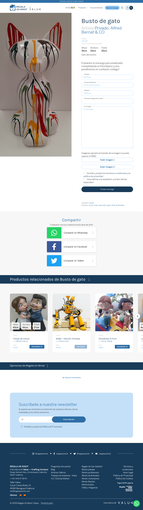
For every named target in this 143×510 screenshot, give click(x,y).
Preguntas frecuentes (61, 466)
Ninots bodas (88, 484)
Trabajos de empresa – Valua (64, 475)
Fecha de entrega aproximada (94, 98)
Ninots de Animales (90, 475)
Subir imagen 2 (107, 167)
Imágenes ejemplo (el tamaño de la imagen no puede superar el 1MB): (105, 154)
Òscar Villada (106, 341)
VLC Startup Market (60, 478)
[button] (140, 316)
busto (96, 205)
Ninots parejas (88, 469)
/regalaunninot (62, 454)
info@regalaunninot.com (20, 491)
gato (109, 205)
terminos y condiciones (116, 173)
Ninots (91, 203)
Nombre (87, 74)
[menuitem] (20, 495)
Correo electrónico (90, 82)
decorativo (103, 205)
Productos (82, 8)
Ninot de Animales (117, 205)
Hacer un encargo (112, 8)
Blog (53, 469)
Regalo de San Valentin (92, 466)
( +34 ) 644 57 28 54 (18, 478)
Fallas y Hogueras (90, 487)
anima (91, 205)
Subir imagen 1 (107, 160)
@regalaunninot (41, 454)
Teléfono (87, 90)
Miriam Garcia (22, 341)
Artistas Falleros (58, 472)
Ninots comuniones (90, 478)
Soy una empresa (96, 8)
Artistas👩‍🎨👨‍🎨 (70, 8)
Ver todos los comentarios (71, 377)
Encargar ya (37, 347)
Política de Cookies (124, 478)
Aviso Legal (128, 472)
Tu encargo (88, 106)
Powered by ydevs (47, 503)
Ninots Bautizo (88, 481)
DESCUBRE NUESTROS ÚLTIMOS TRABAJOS (71, 1)
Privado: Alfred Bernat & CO (101, 30)
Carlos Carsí (64, 341)
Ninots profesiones (90, 472)
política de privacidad (93, 176)
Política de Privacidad (52, 426)
